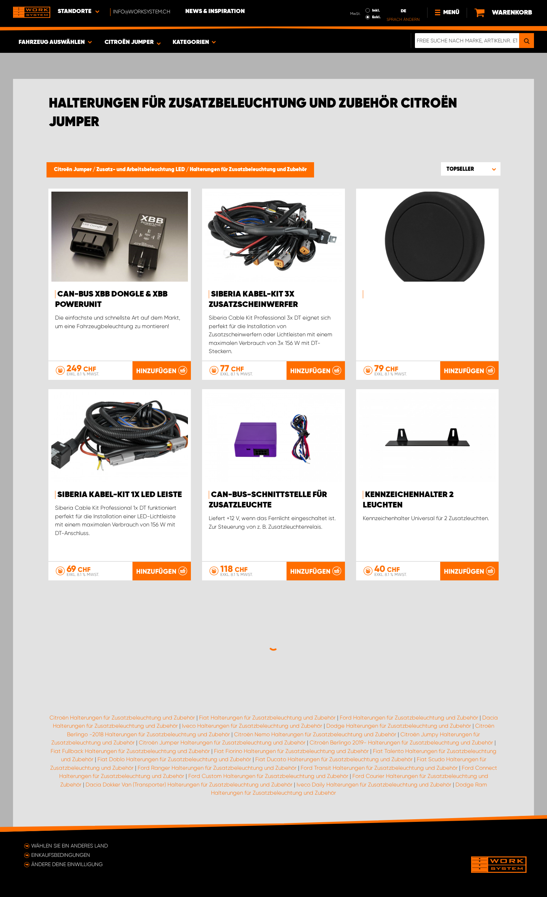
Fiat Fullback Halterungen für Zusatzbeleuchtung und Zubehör (130, 751)
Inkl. (376, 10)
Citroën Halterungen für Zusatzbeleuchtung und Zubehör (122, 717)
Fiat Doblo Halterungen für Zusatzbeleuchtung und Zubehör (174, 759)
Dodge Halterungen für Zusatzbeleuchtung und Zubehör (398, 726)
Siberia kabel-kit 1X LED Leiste (119, 495)
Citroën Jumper (73, 169)
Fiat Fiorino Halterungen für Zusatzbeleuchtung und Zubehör (291, 751)
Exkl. (376, 17)
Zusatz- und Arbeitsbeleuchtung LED (141, 169)
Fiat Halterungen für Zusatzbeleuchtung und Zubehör (267, 717)
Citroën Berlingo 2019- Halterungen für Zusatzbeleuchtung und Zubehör (401, 742)
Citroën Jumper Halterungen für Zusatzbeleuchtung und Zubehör (222, 742)
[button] (470, 169)
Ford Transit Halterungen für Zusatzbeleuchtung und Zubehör (379, 768)
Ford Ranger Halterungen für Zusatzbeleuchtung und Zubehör (217, 768)
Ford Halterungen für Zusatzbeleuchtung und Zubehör (409, 717)
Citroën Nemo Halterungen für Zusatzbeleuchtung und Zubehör (315, 734)
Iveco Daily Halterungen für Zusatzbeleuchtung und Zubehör (374, 784)
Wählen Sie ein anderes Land (69, 846)
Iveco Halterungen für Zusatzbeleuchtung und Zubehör (252, 726)
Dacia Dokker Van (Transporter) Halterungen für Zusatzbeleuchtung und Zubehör (189, 784)
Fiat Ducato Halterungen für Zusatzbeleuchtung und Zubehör (334, 759)
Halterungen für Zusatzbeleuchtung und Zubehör (248, 169)
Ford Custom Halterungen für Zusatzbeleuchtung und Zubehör (268, 776)
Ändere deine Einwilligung (67, 864)
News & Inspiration (215, 12)
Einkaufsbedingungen (60, 855)
